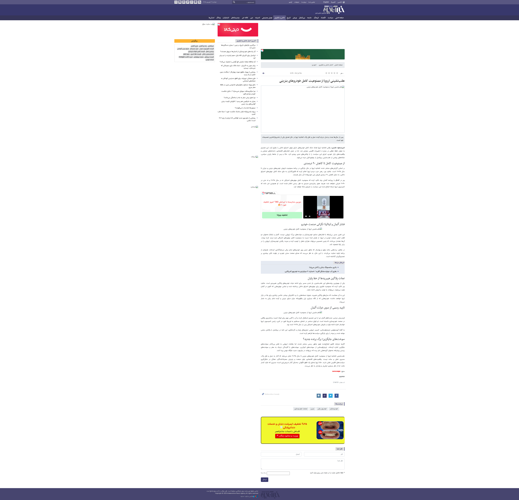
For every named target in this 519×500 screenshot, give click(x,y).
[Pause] (306, 216)
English (326, 2)
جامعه (309, 17)
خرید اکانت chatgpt (186, 57)
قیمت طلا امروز (195, 54)
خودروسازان (334, 408)
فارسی (340, 2)
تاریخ (289, 17)
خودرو (314, 65)
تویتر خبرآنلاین (187, 2)
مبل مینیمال (194, 49)
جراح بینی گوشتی (183, 49)
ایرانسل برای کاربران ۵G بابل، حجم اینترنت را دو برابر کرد (237, 56)
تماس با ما (312, 2)
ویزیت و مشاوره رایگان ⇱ (287, 436)
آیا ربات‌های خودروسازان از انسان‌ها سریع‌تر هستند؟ (237, 51)
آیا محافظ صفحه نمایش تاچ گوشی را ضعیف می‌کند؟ (237, 62)
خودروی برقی (322, 408)
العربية (333, 2)
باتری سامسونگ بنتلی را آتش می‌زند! (323, 267)
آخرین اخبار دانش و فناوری (246, 40)
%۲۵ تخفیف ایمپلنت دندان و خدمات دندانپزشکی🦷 (287, 426)
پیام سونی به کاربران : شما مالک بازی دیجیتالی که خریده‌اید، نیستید (238, 67)
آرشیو (290, 2)
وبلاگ (218, 17)
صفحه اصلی (339, 17)
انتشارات (226, 17)
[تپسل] (262, 50)
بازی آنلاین (194, 46)
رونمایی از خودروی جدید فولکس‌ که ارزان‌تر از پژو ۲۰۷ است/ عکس (237, 119)
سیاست (330, 17)
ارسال (265, 479)
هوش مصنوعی (267, 17)
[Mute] (309, 216)
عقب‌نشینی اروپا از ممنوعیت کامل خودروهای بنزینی (312, 81)
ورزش (295, 17)
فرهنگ (316, 17)
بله (180, 2)
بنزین (312, 408)
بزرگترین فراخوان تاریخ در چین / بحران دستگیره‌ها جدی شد (238, 46)
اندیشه (257, 17)
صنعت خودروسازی (301, 408)
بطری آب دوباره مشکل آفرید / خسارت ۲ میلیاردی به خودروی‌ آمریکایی (311, 271)
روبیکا (176, 2)
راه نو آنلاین (203, 46)
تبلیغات (296, 2)
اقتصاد (323, 17)
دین (251, 17)
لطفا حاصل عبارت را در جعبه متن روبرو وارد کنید (327, 473)
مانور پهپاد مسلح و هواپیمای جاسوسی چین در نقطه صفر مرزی (237, 86)
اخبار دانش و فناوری (326, 65)
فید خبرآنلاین (199, 2)
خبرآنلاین (330, 10)
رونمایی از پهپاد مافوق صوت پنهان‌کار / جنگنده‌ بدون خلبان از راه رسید (237, 73)
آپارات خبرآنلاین (183, 2)
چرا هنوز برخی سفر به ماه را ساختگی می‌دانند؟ (239, 97)
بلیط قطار (186, 54)
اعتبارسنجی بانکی (208, 54)
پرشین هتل (210, 51)
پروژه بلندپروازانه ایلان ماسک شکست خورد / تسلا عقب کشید (236, 113)
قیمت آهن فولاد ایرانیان (196, 51)
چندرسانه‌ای (235, 17)
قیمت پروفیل (209, 57)
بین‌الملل (302, 17)
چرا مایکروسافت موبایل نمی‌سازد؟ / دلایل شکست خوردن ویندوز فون (238, 92)
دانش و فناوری (279, 17)
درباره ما (304, 2)
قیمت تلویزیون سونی (206, 49)
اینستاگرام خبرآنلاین (191, 2)
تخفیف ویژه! (282, 215)
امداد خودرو (210, 59)
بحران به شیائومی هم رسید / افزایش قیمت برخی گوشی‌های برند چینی (238, 102)
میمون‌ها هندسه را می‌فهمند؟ (245, 108)
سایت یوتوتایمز (198, 57)
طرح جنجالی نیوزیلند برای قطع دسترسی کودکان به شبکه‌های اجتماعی (238, 79)
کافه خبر (245, 17)
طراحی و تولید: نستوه (247, 496)
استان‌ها (211, 17)
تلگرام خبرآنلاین (195, 2)
